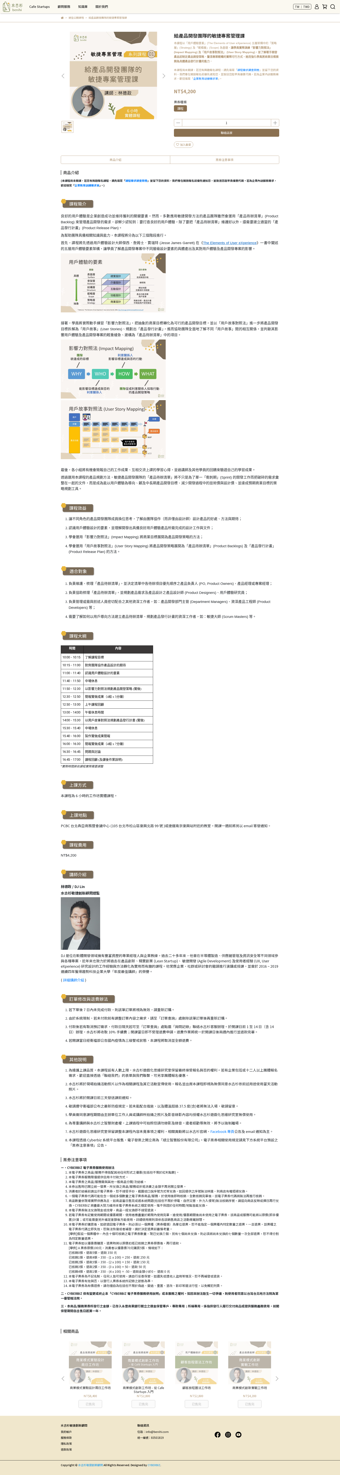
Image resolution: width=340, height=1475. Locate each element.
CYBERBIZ (154, 1465)
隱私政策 (66, 1443)
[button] (163, 76)
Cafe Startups (39, 6)
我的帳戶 (66, 1432)
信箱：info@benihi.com (153, 1432)
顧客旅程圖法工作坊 (196, 1388)
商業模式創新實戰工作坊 (249, 1388)
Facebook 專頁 (222, 1131)
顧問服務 (64, 6)
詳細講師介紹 (73, 979)
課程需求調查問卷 (248, 70)
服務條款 (66, 1438)
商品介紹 (115, 160)
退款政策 (66, 1449)
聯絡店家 (227, 133)
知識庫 (83, 6)
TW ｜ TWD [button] (302, 6)
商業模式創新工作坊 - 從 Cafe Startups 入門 (143, 1390)
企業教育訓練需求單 (205, 78)
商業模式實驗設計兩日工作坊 (90, 1388)
